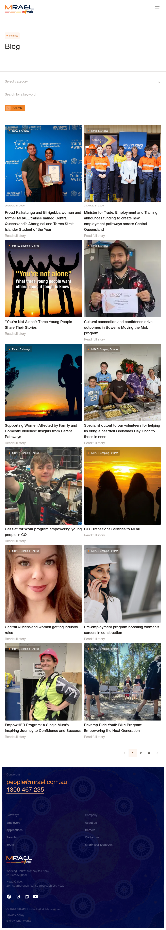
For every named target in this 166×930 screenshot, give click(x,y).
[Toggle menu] (157, 8)
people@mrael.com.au (36, 782)
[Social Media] (8, 896)
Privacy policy (15, 915)
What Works (23, 920)
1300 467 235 (25, 790)
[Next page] (157, 753)
